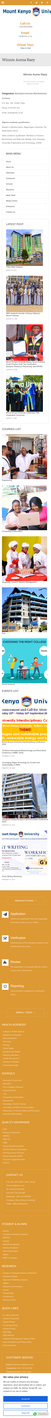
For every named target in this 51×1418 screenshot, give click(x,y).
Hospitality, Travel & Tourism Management (19, 582)
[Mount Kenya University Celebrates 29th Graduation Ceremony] (24, 393)
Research (10, 190)
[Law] (24, 609)
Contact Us (10, 212)
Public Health (8, 1048)
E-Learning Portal (10, 1325)
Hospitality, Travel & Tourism (14, 1104)
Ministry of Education (11, 1132)
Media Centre (11, 201)
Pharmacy (7, 1041)
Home (8, 161)
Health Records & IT (11, 1058)
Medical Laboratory (11, 1055)
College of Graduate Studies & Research (20, 1273)
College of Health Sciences (34, 81)
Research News (9, 1300)
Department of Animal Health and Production (21, 1111)
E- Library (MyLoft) (11, 1315)
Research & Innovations (13, 1286)
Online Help (26, 1372)
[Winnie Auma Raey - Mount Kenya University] (25, 11)
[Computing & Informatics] (24, 507)
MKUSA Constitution (11, 1244)
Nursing (6, 1045)
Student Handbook (10, 1248)
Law (3, 633)
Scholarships (8, 1293)
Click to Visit (25, 48)
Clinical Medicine (10, 1038)
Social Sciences (8, 684)
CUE (5, 1129)
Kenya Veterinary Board (13, 1156)
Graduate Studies (10, 1276)
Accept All (26, 1399)
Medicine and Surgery (12, 1035)
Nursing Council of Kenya (13, 1153)
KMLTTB (6, 1139)
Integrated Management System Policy (19, 1339)
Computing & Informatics (12, 531)
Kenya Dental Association (13, 1146)
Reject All (25, 1413)
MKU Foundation (10, 1258)
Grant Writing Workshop (12, 876)
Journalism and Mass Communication (18, 1107)
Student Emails (9, 1328)
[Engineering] (24, 456)
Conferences (8, 1296)
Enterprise (10, 206)
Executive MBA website (12, 1114)
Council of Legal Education (14, 1159)
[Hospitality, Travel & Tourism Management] (24, 558)
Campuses (10, 178)
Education (7, 1084)
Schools (9, 184)
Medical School (33, 84)
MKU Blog (7, 1332)
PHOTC (6, 1163)
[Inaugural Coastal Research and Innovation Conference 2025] (24, 796)
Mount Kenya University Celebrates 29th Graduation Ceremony (22, 414)
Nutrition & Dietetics (11, 1062)
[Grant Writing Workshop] (24, 853)
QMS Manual (8, 1335)
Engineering (7, 480)
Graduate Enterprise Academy (15, 1234)
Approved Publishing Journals (15, 1280)
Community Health (10, 1065)
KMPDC (6, 1136)
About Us (10, 167)
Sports (5, 1254)
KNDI (5, 1143)
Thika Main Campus (14, 267)
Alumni (6, 1231)
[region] (25, 1395)
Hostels (6, 1241)
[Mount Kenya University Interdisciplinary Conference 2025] (24, 718)
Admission (10, 173)
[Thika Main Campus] (24, 247)
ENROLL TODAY (25, 1012)
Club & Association (10, 1251)
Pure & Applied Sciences (13, 1087)
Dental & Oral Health (11, 1052)
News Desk (10, 195)
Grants (6, 1290)
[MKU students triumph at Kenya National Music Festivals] (24, 294)
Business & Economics (12, 1080)
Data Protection (9, 1345)
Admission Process (25, 900)
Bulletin (6, 1283)
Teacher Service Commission (15, 1149)
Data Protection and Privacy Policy (17, 1342)
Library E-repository (11, 1318)
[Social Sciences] (24, 660)
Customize (25, 1406)
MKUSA (6, 1238)
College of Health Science (13, 1031)
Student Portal (9, 1322)
